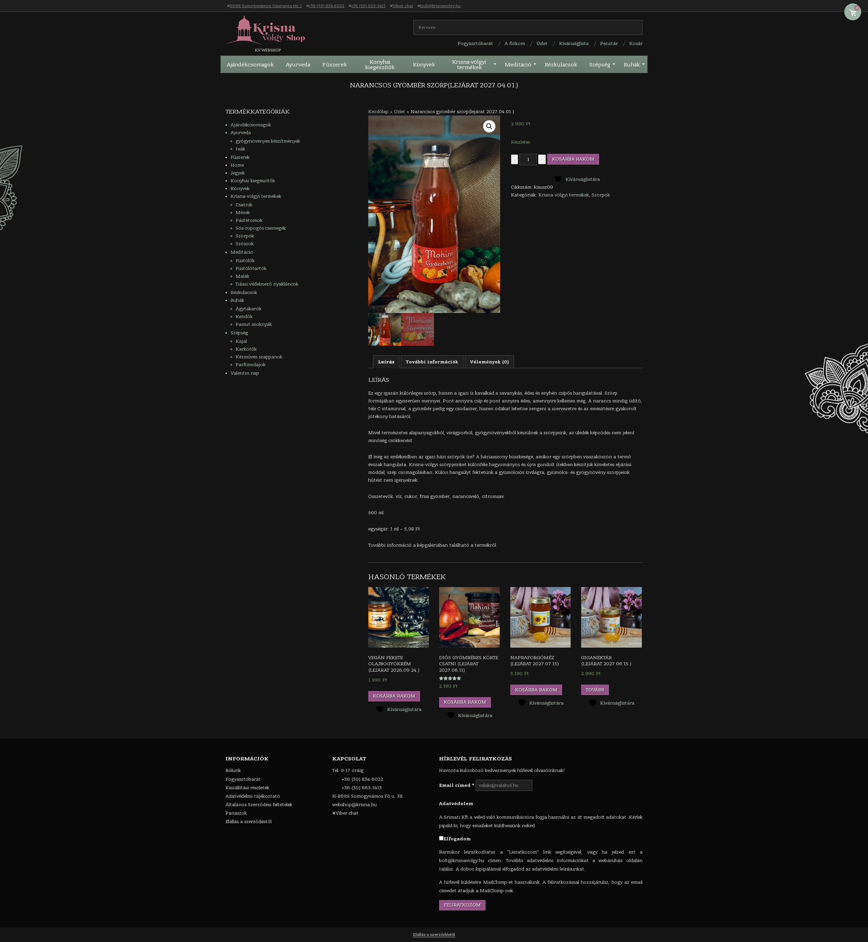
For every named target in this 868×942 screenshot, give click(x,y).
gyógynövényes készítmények (268, 141)
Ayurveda (241, 132)
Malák (242, 276)
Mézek (243, 212)
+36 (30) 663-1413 (368, 5)
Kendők (244, 316)
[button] (489, 126)
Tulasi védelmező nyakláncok (267, 284)
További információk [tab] (432, 362)
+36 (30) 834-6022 (326, 5)
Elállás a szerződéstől (434, 934)
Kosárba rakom (573, 159)
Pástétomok (249, 220)
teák (240, 149)
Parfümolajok (250, 365)
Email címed (456, 785)
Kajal (241, 341)
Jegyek (238, 173)
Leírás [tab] (386, 362)
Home (237, 165)
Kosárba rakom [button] (394, 696)
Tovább (595, 690)
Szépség (239, 333)
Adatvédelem (456, 804)
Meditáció (242, 252)
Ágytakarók (248, 309)
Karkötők (246, 349)
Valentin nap (245, 373)
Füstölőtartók (251, 268)
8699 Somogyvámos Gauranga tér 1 (266, 5)
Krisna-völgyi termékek (563, 195)
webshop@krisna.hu (354, 805)
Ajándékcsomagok (251, 125)
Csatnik (244, 205)
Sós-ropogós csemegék (261, 228)
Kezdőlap (378, 111)
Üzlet (399, 111)
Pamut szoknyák (254, 324)
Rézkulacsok (244, 292)
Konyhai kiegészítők (253, 181)
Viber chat (403, 5)
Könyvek (240, 188)
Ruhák (237, 300)
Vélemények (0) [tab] (489, 362)
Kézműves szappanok (259, 357)
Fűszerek (240, 157)
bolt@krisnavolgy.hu (440, 5)
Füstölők (245, 261)
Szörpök (601, 195)
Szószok (245, 244)
